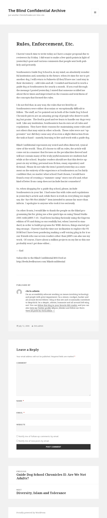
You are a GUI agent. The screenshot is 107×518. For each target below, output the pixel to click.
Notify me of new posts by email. (34, 441)
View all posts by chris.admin (39, 310)
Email (20, 412)
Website (20, 424)
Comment (21, 363)
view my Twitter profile (40, 308)
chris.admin (38, 326)
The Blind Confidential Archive (37, 10)
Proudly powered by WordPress (30, 512)
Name (20, 401)
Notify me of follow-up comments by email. (39, 436)
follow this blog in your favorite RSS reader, (57, 305)
